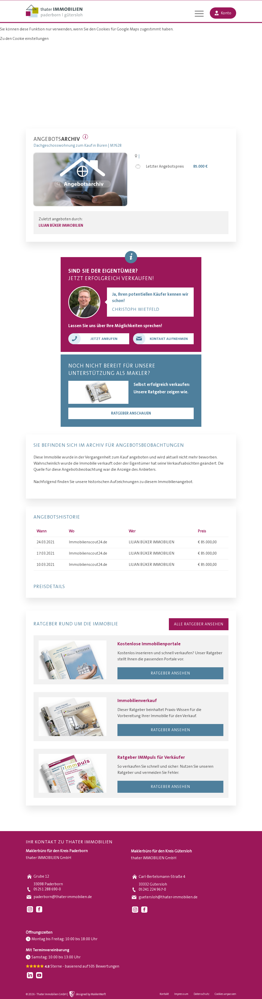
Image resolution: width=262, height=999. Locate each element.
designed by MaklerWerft (91, 994)
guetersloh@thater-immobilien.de (168, 897)
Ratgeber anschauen (131, 413)
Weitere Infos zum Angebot (85, 136)
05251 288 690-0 (47, 889)
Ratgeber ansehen (170, 673)
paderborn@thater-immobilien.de (63, 897)
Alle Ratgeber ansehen (198, 624)
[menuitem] (199, 14)
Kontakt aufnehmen (169, 339)
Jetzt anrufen (104, 339)
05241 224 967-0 (152, 889)
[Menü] (199, 14)
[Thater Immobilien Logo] (54, 11)
